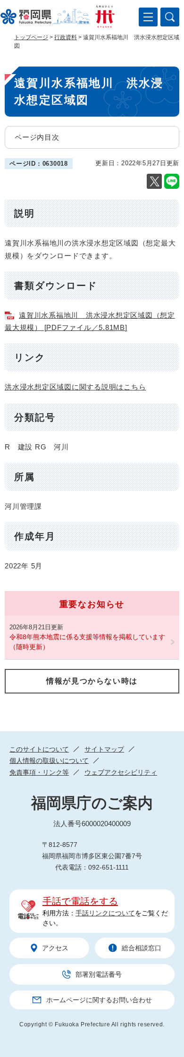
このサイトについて (39, 749)
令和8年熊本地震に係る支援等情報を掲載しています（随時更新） (87, 642)
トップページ (31, 37)
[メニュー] (148, 17)
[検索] (169, 17)
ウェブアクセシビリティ (120, 772)
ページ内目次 (37, 137)
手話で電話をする (80, 901)
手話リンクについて (105, 913)
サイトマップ (104, 749)
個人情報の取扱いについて (49, 760)
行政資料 (65, 37)
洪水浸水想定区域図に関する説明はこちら (75, 387)
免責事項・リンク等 (39, 772)
